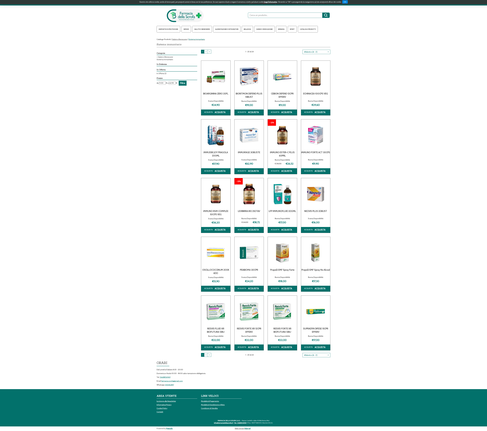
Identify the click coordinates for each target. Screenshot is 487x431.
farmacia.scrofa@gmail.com (172, 381)
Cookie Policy (162, 408)
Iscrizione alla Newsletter (166, 401)
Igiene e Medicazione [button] (264, 29)
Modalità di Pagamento (210, 401)
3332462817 (169, 385)
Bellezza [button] (247, 29)
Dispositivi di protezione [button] (168, 29)
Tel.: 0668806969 (240, 423)
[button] (316, 52)
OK (345, 2)
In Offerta (161, 73)
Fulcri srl (247, 428)
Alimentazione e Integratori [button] (226, 29)
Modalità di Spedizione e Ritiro (213, 405)
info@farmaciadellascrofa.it (223, 423)
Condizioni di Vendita (209, 408)
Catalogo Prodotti (308, 29)
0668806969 (165, 377)
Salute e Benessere (179, 39)
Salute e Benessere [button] (202, 29)
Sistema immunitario (165, 59)
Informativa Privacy (164, 405)
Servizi (186, 29)
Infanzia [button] (281, 29)
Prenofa (169, 428)
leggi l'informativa (270, 2)
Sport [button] (292, 29)
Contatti (160, 412)
